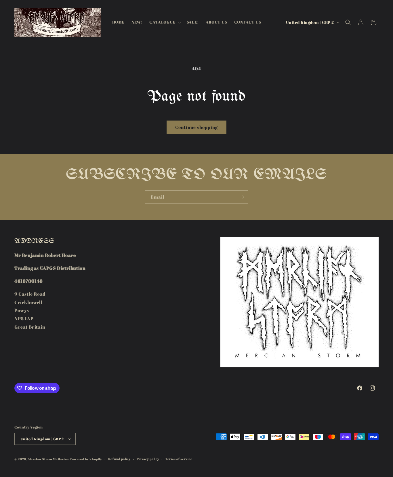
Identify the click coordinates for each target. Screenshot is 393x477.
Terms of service (178, 459)
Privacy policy (148, 459)
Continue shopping (196, 127)
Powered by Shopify (86, 459)
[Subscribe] (241, 197)
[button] (164, 22)
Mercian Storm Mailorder (48, 459)
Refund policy (119, 459)
